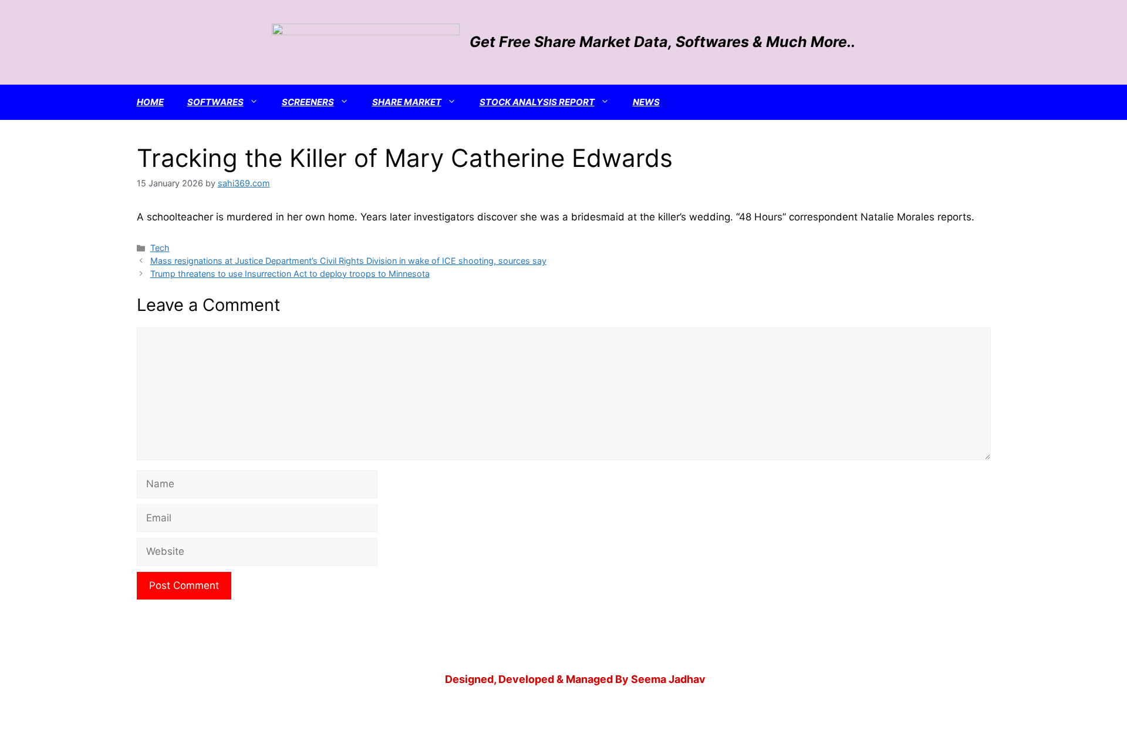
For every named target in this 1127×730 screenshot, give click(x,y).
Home (150, 102)
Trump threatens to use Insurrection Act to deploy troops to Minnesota (290, 274)
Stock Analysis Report (537, 102)
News (646, 102)
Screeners (308, 102)
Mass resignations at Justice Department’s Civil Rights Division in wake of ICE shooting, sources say (348, 261)
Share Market (406, 102)
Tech (160, 248)
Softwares (215, 102)
